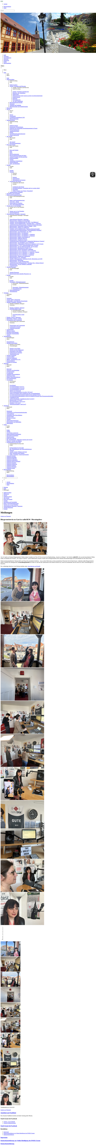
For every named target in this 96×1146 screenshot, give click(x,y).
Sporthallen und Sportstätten (13, 193)
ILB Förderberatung (11, 378)
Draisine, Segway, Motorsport (14, 317)
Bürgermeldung (7, 6)
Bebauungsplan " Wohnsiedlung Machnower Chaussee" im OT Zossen (26, 244)
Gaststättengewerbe (14, 397)
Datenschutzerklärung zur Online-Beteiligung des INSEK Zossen (19, 1133)
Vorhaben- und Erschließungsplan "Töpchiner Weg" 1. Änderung (25, 223)
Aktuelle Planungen (11, 267)
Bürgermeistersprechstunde (16, 102)
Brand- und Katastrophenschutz (14, 195)
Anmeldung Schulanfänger (16, 161)
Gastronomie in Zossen (15, 326)
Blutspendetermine (14, 118)
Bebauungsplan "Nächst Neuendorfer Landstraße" (21, 249)
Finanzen (12, 450)
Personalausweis (16, 99)
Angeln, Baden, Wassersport (13, 299)
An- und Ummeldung (18, 101)
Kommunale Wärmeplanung (16, 127)
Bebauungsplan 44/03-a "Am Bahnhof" (19, 233)
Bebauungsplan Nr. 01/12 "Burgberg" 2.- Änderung (22, 253)
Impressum (6, 1132)
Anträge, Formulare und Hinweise (18, 86)
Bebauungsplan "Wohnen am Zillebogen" (19, 227)
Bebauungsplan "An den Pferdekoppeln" (19, 261)
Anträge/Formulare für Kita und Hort (18, 157)
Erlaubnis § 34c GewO (15, 403)
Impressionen (10, 423)
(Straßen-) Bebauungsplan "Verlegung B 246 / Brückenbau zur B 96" (26, 258)
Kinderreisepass (16, 97)
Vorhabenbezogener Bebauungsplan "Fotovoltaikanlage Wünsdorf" (26, 230)
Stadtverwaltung (10, 79)
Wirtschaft (6, 59)
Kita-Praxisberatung (14, 154)
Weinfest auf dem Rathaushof (17, 350)
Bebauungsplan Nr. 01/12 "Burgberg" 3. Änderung (22, 254)
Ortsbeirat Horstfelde (11, 457)
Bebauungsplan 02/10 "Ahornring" (18, 257)
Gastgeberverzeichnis (15, 328)
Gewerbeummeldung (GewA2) (17, 388)
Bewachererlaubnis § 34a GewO (17, 401)
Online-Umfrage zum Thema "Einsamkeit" (23, 191)
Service (8, 109)
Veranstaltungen (7, 57)
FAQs (14, 316)
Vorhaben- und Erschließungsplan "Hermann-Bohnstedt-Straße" (25, 229)
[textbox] (7, 10)
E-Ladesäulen (10, 373)
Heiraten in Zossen (11, 418)
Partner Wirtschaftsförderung (13, 377)
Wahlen (8, 431)
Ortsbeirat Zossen (11, 468)
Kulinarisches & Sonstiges (16, 352)
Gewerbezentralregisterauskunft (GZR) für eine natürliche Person (25, 394)
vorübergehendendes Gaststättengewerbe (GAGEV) (22, 398)
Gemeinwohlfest (10, 356)
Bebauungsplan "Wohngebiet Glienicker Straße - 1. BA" (23, 226)
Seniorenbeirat (16, 178)
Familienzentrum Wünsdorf (16, 192)
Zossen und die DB (14, 135)
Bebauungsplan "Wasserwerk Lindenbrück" (20, 256)
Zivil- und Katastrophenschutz (17, 204)
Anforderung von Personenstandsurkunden (17, 412)
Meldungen (9, 108)
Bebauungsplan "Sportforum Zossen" (18, 239)
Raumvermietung (11, 360)
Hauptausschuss (10, 437)
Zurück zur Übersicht (6, 516)
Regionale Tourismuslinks (13, 333)
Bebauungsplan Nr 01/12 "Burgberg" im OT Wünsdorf (23, 250)
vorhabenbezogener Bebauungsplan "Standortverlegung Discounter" (26, 224)
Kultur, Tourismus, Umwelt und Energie (19, 454)
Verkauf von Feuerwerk (15, 390)
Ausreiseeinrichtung (14, 131)
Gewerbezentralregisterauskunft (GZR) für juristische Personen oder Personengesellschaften (31, 396)
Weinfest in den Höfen (12, 343)
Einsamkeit (15, 189)
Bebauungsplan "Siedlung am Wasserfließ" (20, 220)
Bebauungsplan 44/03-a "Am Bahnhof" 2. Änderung (22, 235)
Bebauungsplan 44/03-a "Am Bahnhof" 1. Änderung (22, 234)
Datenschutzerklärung (9, 1134)
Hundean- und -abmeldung (19, 93)
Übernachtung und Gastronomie (14, 320)
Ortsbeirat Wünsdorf (11, 466)
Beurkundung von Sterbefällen (14, 422)
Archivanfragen (10, 413)
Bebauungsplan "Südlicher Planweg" (18, 238)
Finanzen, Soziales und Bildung (14, 441)
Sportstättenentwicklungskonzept (17, 133)
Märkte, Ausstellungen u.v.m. (13, 359)
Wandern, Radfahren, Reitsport (14, 302)
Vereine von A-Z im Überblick (14, 205)
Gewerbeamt (10, 379)
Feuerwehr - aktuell (14, 201)
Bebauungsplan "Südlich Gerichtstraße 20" (20, 237)
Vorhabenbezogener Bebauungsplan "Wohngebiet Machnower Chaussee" (27, 241)
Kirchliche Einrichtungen (13, 332)
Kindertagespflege (14, 158)
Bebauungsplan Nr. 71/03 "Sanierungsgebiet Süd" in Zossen (24, 245)
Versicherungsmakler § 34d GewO (18, 404)
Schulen (11, 159)
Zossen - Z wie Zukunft (9, 1121)
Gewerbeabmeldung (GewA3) (17, 389)
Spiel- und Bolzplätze (15, 163)
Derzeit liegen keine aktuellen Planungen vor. (20, 273)
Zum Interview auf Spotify (34, 566)
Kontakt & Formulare (12, 362)
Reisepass (15, 98)
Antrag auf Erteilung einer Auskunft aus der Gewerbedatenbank (25, 393)
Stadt (5, 55)
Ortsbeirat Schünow (11, 465)
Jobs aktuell (9, 136)
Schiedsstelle (13, 116)
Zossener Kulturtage (11, 355)
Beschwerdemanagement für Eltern (18, 155)
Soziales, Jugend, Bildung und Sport (18, 452)
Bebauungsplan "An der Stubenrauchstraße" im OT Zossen (24, 246)
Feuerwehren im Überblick (16, 203)
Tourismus (6, 56)
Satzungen (12, 104)
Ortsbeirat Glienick (11, 456)
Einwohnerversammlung (12, 435)
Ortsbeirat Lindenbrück (12, 460)
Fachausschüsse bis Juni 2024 (14, 442)
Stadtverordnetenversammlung (14, 434)
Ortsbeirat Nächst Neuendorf (13, 461)
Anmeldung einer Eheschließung (14, 415)
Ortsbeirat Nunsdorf (11, 462)
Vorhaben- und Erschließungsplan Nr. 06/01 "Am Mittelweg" (24, 222)
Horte (11, 152)
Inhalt (5, 8)
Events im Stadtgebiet (12, 358)
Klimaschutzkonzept (14, 129)
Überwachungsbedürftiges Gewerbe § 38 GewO (21, 392)
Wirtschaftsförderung (15, 290)
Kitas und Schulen (11, 144)
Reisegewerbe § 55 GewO (16, 400)
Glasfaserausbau (10, 371)
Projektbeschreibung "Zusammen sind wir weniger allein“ (26, 188)
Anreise (5, 4)
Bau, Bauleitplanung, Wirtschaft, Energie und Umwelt (19, 439)
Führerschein (16, 94)
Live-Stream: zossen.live (12, 432)
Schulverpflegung (14, 162)
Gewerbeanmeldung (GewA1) (17, 386)
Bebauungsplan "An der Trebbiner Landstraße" (21, 264)
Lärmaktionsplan (14, 265)
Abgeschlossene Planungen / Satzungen (16, 214)
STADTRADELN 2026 (15, 309)
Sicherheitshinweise (14, 354)
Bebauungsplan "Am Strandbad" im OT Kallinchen (22, 242)
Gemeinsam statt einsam (15, 181)
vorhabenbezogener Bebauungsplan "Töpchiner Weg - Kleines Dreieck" (27, 263)
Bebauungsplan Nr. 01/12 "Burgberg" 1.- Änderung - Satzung (24, 252)
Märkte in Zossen (11, 331)
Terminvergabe (10, 416)
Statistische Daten (11, 375)
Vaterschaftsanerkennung (12, 420)
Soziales (8, 165)
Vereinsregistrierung (14, 212)
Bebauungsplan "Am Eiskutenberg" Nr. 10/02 (20, 231)
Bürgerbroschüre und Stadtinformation (19, 106)
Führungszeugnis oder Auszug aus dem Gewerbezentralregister (27, 95)
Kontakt (8, 275)
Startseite (6, 487)
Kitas (11, 151)
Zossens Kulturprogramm (10, 1123)
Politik (5, 61)
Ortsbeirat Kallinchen (12, 458)
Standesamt (6, 60)
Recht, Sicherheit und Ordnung (17, 453)
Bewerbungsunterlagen (15, 143)
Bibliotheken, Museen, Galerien (14, 318)
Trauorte (9, 419)
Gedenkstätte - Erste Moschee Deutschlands (17, 301)
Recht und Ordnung (11, 438)
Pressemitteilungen (17, 288)
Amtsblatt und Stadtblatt (15, 105)
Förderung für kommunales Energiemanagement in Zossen (23, 128)
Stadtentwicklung (11, 120)
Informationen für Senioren (19, 180)
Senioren (12, 171)
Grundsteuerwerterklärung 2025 (17, 117)
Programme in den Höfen (16, 351)
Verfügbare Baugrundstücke (13, 374)
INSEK (11, 132)
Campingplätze (10, 329)
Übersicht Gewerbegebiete (13, 370)
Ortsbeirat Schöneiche (12, 464)
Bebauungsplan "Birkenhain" (17, 260)
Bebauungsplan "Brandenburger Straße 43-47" (21, 248)
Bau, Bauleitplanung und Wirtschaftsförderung (21, 449)
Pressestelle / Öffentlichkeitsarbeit (18, 282)
